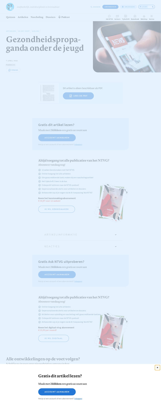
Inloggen (78, 398)
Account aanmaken (57, 391)
